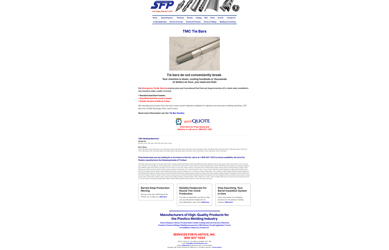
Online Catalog (199, 223)
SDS (206, 18)
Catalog (199, 18)
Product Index (186, 223)
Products (180, 18)
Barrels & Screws (176, 22)
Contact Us (231, 18)
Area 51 (220, 18)
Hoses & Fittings (210, 22)
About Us (195, 228)
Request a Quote (173, 223)
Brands (190, 18)
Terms (212, 18)
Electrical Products (193, 22)
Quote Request (167, 18)
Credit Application (160, 22)
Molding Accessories (228, 22)
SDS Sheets (203, 225)
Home (155, 18)
